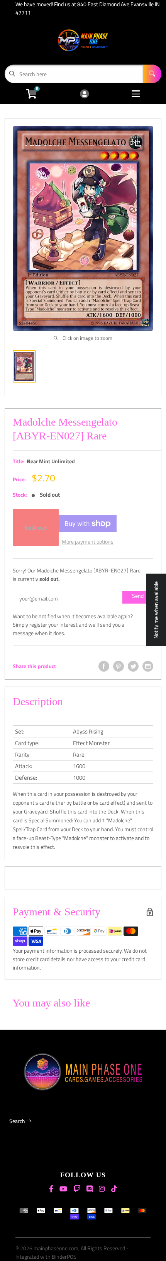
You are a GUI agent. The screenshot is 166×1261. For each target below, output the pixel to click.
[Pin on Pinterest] (118, 666)
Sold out (35, 527)
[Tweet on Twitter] (133, 666)
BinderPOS (64, 1257)
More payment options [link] (87, 541)
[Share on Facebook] (103, 666)
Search (17, 1121)
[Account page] (84, 94)
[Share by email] (147, 666)
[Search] (152, 74)
